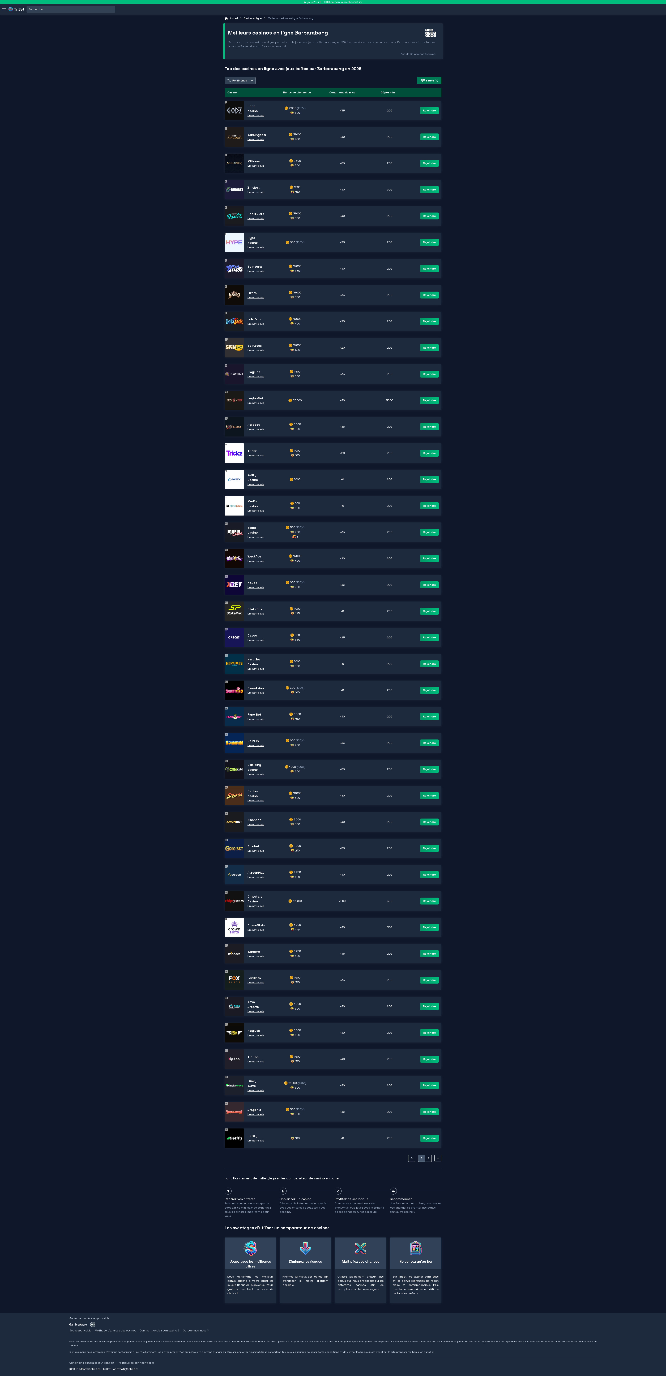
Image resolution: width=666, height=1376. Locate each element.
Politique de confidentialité (136, 1363)
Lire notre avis (255, 115)
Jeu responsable (80, 1330)
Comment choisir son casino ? (160, 1330)
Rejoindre (429, 110)
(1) (432, 80)
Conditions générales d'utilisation (91, 1363)
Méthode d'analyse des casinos (115, 1330)
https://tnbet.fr (89, 1369)
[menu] (4, 9)
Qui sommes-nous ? (196, 1330)
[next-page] (437, 1158)
